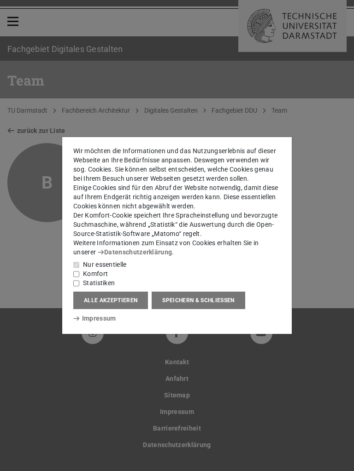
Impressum (99, 318)
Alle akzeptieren (110, 300)
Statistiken (99, 283)
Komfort (95, 273)
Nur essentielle (105, 264)
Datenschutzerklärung (138, 252)
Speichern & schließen (198, 300)
